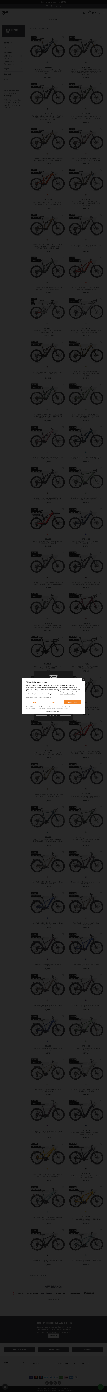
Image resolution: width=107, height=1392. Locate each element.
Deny (35, 702)
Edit (53, 702)
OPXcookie (48, 711)
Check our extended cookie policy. (38, 697)
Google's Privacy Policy (68, 694)
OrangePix (59, 711)
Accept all (72, 702)
